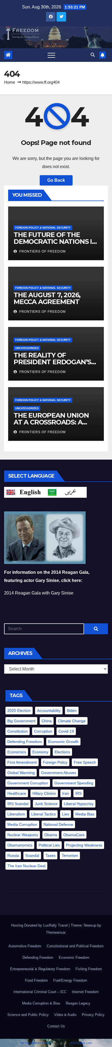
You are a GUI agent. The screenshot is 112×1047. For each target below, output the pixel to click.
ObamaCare (74, 835)
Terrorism (70, 855)
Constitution (17, 731)
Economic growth (63, 741)
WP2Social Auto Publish (35, 1043)
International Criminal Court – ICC (40, 992)
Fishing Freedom (89, 969)
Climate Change (72, 721)
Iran (65, 793)
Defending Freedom (24, 741)
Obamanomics (19, 845)
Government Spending (73, 783)
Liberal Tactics (43, 814)
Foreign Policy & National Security (43, 227)
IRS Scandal (18, 804)
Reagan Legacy (78, 1003)
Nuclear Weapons (22, 835)
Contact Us (56, 1026)
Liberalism (16, 814)
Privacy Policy (93, 1015)
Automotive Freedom (24, 946)
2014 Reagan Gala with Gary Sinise (38, 593)
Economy (40, 752)
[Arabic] (66, 492)
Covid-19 (66, 731)
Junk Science (46, 804)
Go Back (56, 180)
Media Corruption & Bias (41, 1003)
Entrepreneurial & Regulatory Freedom (40, 969)
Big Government (21, 721)
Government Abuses (58, 772)
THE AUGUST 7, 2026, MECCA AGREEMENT (47, 298)
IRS (78, 793)
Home (9, 82)
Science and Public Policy (28, 1015)
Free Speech (85, 762)
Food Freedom (36, 980)
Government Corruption (27, 783)
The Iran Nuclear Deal (26, 866)
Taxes (50, 855)
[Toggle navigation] (51, 55)
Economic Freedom (74, 957)
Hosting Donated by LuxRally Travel (40, 925)
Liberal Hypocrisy (79, 804)
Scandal (32, 855)
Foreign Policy (55, 762)
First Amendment (22, 762)
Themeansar (55, 932)
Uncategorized (27, 348)
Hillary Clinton (44, 793)
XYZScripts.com (81, 1043)
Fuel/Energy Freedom (70, 980)
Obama (50, 835)
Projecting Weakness (84, 845)
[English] (24, 492)
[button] (93, 55)
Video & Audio (65, 1015)
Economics (16, 752)
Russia (13, 855)
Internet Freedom (85, 992)
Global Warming (21, 772)
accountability (49, 710)
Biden (72, 710)
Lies (65, 814)
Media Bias (84, 814)
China (47, 721)
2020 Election (19, 710)
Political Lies (49, 845)
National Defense (58, 824)
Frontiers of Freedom (42, 251)
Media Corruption (22, 824)
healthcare (16, 793)
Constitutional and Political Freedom (75, 946)
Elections (62, 752)
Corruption (43, 731)
